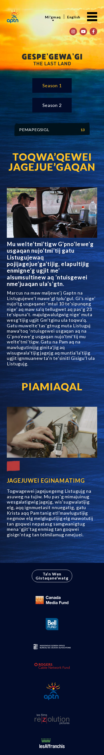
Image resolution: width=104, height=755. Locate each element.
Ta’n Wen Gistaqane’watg (52, 575)
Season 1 (52, 85)
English (73, 17)
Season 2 (52, 105)
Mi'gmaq (53, 17)
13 (83, 130)
